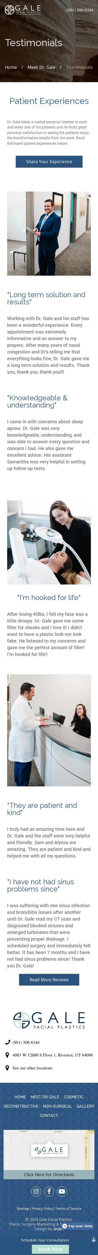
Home (11, 67)
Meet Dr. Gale (41, 67)
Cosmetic (73, 1097)
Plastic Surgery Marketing (32, 1224)
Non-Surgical (57, 1106)
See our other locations (32, 1068)
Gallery (85, 1106)
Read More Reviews (49, 979)
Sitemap (23, 1208)
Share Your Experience (49, 161)
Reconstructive (21, 1106)
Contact (49, 1115)
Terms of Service (68, 1208)
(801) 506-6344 (79, 10)
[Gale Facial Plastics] (22, 10)
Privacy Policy (42, 1208)
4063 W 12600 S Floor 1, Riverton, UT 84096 (53, 1055)
